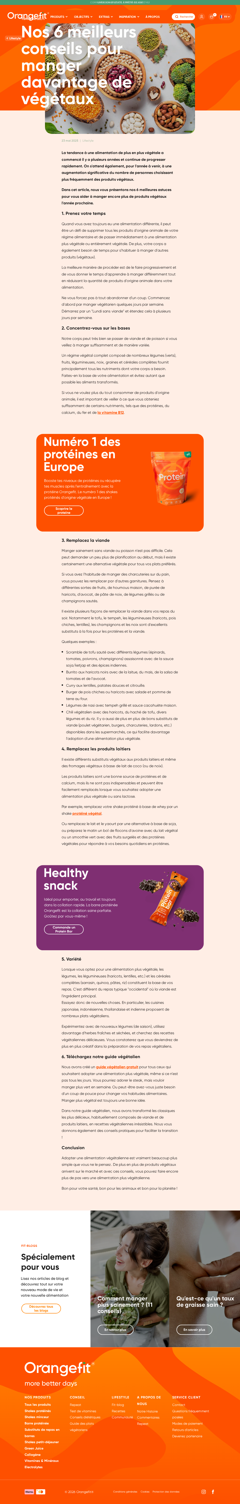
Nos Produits (38, 1397)
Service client (186, 1397)
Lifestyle (120, 1397)
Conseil (77, 1397)
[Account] (201, 16)
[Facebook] (213, 1492)
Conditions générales (125, 1491)
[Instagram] (203, 1492)
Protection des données (166, 1491)
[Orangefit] (28, 16)
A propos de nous (149, 1400)
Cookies (145, 1491)
